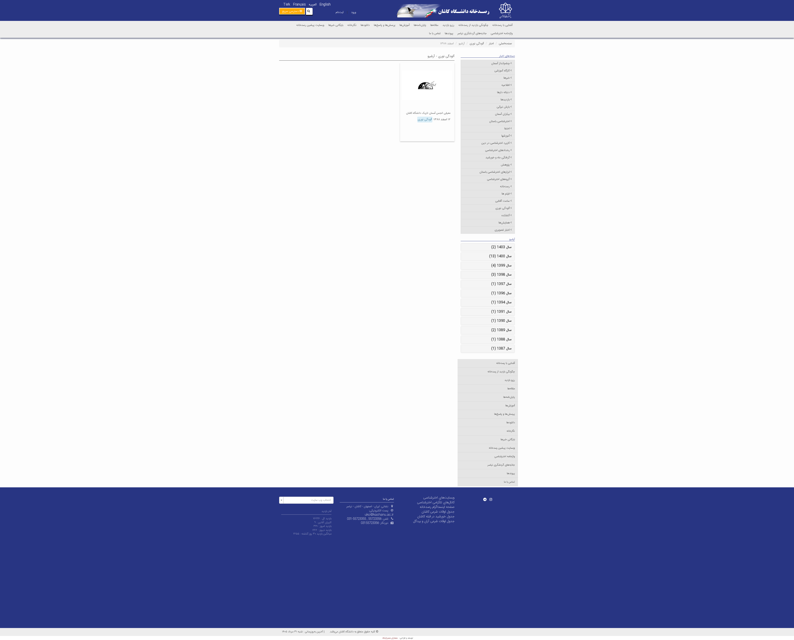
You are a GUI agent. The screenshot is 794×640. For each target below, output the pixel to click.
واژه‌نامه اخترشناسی (502, 33)
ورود (353, 12)
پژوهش (505, 164)
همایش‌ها (504, 222)
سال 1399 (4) (501, 265)
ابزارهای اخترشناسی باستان (495, 172)
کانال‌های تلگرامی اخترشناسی (435, 502)
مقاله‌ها (434, 25)
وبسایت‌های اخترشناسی (438, 498)
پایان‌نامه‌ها (420, 25)
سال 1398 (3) (501, 275)
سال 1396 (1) (501, 293)
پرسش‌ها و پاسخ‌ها (384, 25)
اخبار (491, 43)
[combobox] (306, 500)
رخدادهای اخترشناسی (497, 150)
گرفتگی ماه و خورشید (497, 157)
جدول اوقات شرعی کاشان (438, 512)
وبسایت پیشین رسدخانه (310, 25)
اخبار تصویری (502, 230)
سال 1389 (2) (501, 330)
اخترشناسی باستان (499, 121)
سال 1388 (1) (501, 339)
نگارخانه (351, 25)
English (325, 4)
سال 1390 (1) (501, 321)
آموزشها (505, 135)
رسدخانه (505, 186)
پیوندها (449, 33)
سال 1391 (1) (501, 312)
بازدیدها (505, 99)
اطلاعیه (505, 85)
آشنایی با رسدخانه (502, 25)
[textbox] (307, 500)
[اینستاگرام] (490, 499)
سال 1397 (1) (501, 284)
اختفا (507, 128)
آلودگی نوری (477, 43)
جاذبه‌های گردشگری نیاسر (472, 33)
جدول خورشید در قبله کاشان (435, 516)
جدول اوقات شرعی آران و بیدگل (433, 521)
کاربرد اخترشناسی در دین (495, 143)
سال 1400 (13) (500, 256)
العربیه (313, 4)
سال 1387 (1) (501, 348)
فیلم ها (506, 193)
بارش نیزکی (503, 106)
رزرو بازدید (448, 25)
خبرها (506, 78)
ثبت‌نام (339, 12)
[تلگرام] (485, 499)
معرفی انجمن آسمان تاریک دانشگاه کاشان (428, 113)
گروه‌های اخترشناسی (498, 179)
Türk (286, 4)
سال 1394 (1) (501, 302)
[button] (292, 11)
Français (299, 4)
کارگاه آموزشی (502, 70)
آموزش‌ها (404, 25)
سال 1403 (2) (501, 247)
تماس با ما (435, 33)
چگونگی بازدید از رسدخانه (473, 25)
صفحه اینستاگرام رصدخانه (437, 507)
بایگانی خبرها (335, 25)
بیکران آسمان (502, 114)
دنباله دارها (503, 92)
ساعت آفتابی (502, 201)
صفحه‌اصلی (505, 43)
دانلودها (365, 25)
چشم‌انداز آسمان (500, 63)
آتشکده (505, 215)
